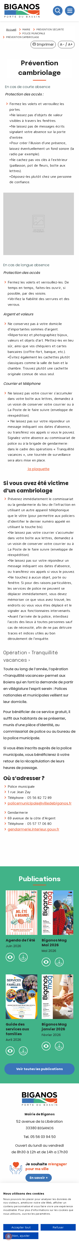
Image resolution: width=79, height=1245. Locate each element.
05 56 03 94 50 (43, 1136)
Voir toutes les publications (39, 1069)
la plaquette (38, 468)
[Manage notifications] (8, 1236)
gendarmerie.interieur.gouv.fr (33, 829)
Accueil (11, 29)
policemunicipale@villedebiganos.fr (40, 803)
